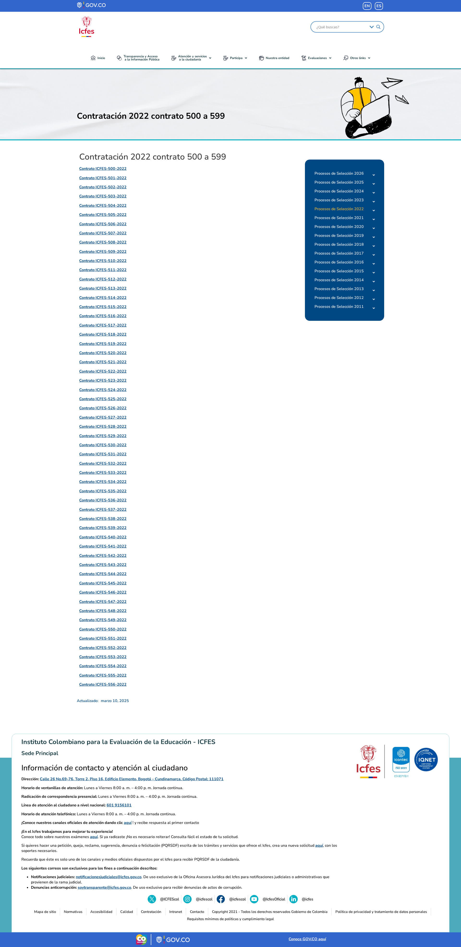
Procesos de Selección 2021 (339, 217)
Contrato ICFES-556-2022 (103, 684)
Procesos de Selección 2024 (339, 191)
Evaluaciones (317, 58)
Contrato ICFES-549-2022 (103, 620)
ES (378, 6)
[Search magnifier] (378, 27)
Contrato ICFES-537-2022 (103, 509)
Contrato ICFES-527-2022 (103, 417)
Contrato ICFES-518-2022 (103, 334)
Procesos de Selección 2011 (339, 306)
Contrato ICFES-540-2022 (103, 537)
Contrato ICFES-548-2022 (103, 610)
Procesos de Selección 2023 (339, 200)
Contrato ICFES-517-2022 (103, 325)
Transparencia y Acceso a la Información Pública (141, 58)
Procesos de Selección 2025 (339, 182)
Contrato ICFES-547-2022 (103, 601)
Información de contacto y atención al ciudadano (104, 768)
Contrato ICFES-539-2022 (103, 527)
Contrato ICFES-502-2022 (103, 187)
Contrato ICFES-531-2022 (103, 454)
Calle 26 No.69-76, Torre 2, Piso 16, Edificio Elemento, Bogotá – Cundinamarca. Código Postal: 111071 (132, 779)
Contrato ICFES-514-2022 (103, 297)
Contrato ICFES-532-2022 (103, 463)
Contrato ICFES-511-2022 (103, 270)
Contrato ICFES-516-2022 (103, 316)
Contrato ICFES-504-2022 (103, 205)
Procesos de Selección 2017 (339, 253)
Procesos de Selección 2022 (339, 209)
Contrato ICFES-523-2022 (103, 380)
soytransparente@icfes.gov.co (104, 887)
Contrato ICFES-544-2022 (103, 574)
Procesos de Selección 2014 (339, 280)
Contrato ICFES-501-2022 (103, 178)
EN (367, 6)
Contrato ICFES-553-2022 (103, 657)
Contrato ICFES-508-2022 (103, 242)
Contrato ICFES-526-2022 (103, 408)
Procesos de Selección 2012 (339, 297)
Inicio (101, 58)
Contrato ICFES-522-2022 (103, 371)
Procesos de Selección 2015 (339, 271)
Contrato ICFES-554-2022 (103, 666)
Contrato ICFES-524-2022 (103, 390)
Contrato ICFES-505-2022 (103, 214)
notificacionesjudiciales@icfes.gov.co (108, 877)
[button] (191, 58)
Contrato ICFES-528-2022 (103, 426)
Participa (236, 58)
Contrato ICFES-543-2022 (103, 564)
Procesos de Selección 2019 (339, 235)
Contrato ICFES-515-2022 (103, 307)
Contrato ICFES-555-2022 (103, 675)
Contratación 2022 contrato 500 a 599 (151, 116)
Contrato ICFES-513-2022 (103, 288)
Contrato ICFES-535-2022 (103, 491)
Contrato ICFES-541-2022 (103, 546)
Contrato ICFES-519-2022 (103, 343)
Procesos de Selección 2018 (339, 244)
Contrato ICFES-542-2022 (103, 555)
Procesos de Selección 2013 (339, 289)
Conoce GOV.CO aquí (307, 939)
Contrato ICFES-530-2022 (103, 445)
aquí (128, 822)
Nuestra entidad (277, 58)
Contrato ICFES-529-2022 (103, 436)
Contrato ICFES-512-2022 (103, 279)
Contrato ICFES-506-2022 (103, 224)
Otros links (358, 58)
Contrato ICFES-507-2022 (103, 233)
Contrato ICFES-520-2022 (103, 353)
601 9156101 (119, 805)
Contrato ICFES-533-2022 (103, 472)
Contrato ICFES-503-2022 (103, 196)
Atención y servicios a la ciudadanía (192, 58)
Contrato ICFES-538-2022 (103, 518)
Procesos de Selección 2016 (339, 262)
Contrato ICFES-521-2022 (103, 362)
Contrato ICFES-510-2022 (103, 260)
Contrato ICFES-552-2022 (103, 647)
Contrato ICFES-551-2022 (103, 638)
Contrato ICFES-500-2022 (103, 168)
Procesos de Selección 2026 (339, 173)
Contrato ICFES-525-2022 (103, 399)
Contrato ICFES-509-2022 (103, 251)
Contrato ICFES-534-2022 (103, 481)
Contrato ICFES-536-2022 (103, 500)
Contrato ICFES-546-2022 (103, 592)
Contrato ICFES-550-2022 (103, 629)
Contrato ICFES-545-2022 (103, 583)
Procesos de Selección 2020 (339, 226)
